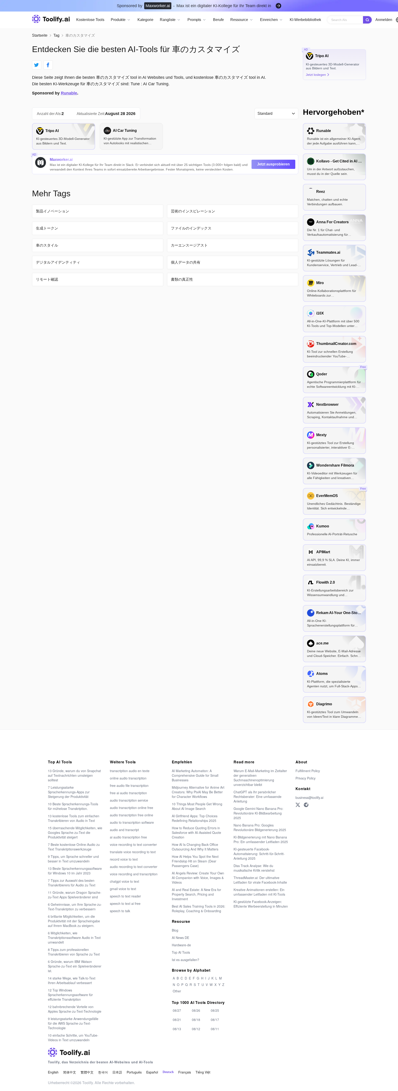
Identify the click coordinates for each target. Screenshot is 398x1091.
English (53, 1072)
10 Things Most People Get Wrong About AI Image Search (197, 806)
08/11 (215, 1028)
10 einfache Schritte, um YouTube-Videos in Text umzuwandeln (73, 1037)
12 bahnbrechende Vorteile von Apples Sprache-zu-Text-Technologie (74, 1009)
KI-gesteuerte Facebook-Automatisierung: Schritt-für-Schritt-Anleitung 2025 (259, 854)
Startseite (39, 35)
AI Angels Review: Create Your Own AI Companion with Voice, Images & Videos (198, 878)
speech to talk (120, 911)
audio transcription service (129, 800)
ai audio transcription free (128, 837)
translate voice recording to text (133, 852)
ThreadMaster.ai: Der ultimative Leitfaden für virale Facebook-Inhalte (260, 880)
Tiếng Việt (203, 1072)
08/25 (215, 1010)
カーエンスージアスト (189, 245)
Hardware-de (181, 945)
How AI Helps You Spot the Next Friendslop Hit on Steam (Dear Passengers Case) (195, 861)
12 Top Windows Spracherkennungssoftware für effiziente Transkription (70, 995)
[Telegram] (306, 805)
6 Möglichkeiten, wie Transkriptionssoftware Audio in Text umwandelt (74, 937)
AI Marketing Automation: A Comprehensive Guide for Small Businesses (195, 775)
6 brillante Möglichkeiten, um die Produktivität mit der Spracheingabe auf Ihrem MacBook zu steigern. (74, 921)
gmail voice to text (123, 888)
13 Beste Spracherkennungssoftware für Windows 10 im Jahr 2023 (75, 870)
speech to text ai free (125, 903)
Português (134, 1072)
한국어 (103, 1072)
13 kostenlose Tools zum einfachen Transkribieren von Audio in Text (73, 818)
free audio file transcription (129, 785)
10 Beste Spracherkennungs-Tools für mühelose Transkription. (73, 806)
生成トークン (47, 228)
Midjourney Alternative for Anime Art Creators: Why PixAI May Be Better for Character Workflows (198, 792)
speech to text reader (125, 896)
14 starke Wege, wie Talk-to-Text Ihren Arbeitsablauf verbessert (71, 980)
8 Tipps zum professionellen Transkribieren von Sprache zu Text (74, 951)
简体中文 (69, 1072)
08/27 (177, 1010)
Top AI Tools (181, 952)
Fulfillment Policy (308, 770)
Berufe (218, 20)
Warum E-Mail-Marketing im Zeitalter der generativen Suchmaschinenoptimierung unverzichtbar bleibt (260, 777)
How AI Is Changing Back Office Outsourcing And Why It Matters (195, 846)
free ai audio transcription (128, 793)
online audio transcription (128, 778)
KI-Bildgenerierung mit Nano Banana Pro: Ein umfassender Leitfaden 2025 (261, 839)
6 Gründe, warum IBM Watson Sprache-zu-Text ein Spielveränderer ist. (74, 966)
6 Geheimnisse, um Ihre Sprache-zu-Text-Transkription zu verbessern (75, 906)
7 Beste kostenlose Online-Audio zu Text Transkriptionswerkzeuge (74, 846)
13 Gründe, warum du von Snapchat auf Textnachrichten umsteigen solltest (74, 775)
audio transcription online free (131, 807)
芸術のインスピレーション (193, 211)
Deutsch (168, 1072)
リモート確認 (47, 279)
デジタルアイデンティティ (58, 262)
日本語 (117, 1072)
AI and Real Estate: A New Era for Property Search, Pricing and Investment (196, 894)
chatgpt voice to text (124, 881)
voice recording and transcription (134, 874)
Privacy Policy (306, 778)
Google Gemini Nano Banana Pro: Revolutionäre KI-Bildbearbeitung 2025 (258, 813)
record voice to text (124, 859)
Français (184, 1072)
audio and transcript (124, 829)
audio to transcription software (132, 822)
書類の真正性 (182, 279)
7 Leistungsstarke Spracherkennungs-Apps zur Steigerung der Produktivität (69, 792)
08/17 (215, 1019)
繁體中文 (87, 1072)
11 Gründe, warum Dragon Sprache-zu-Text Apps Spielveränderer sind (74, 894)
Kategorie (145, 20)
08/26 (196, 1010)
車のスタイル (47, 245)
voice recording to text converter (133, 844)
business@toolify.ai (309, 797)
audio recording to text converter (133, 866)
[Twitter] (298, 805)
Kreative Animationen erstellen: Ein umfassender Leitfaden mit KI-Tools (259, 892)
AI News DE (180, 937)
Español (152, 1072)
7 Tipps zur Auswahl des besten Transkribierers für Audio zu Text (71, 882)
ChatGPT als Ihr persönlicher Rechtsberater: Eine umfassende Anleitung (257, 796)
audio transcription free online (131, 815)
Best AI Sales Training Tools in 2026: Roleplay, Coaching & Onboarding (198, 908)
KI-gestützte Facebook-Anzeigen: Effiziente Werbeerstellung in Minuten (261, 904)
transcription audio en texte (129, 770)
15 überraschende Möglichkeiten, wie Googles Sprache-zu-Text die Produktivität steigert (75, 832)
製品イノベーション (52, 211)
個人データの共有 (185, 262)
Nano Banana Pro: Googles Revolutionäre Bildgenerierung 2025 (260, 827)
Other (177, 991)
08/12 (196, 1028)
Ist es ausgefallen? (185, 959)
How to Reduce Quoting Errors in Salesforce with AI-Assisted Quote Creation (196, 832)
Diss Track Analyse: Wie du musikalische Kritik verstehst (254, 868)
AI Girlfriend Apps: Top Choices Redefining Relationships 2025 (194, 818)
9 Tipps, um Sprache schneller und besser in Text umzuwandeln (73, 858)
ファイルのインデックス (191, 228)
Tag (56, 35)
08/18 (196, 1019)
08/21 (177, 1019)
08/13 (177, 1028)
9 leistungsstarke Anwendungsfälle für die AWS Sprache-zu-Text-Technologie (73, 1023)
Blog (175, 930)
